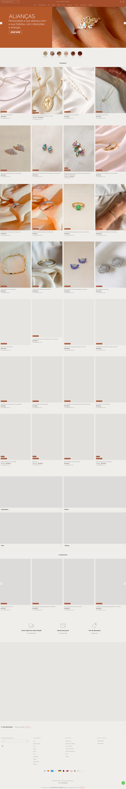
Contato (90, 4)
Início (35, 4)
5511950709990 (100, 740)
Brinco (58, 4)
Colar (64, 4)
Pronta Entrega (42, 4)
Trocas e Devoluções (69, 748)
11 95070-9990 (100, 743)
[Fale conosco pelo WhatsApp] (123, 783)
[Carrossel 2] (63, 24)
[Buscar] (18, 1)
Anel (49, 4)
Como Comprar (68, 746)
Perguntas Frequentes (70, 751)
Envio (66, 753)
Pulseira (76, 4)
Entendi (82, 787)
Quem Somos (83, 4)
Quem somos (68, 741)
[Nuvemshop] (63, 783)
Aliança (53, 4)
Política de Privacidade (70, 743)
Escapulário (69, 4)
